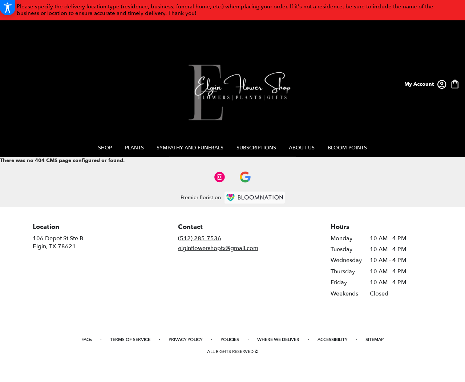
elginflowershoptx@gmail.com (218, 248)
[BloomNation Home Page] (255, 198)
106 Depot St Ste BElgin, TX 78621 (58, 242)
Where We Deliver (278, 339)
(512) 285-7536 (199, 238)
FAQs (86, 339)
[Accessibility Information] (7, 7)
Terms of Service (130, 339)
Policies (230, 339)
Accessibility (332, 339)
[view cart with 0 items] (455, 83)
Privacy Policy (185, 339)
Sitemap (374, 339)
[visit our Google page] (245, 177)
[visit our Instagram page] (219, 177)
